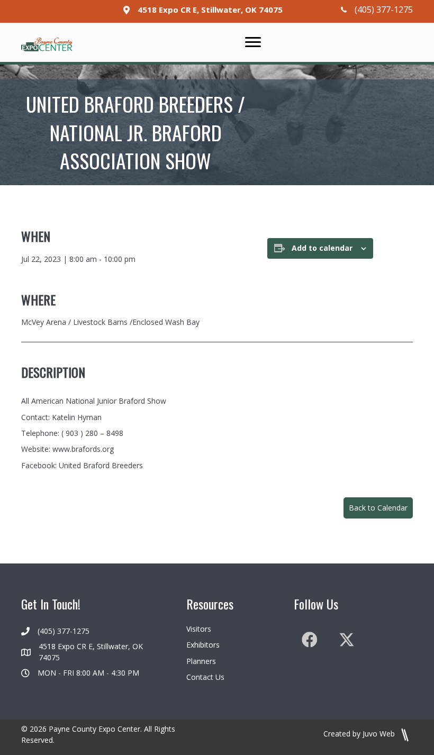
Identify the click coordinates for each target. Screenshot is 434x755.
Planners (201, 661)
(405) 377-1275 (384, 9)
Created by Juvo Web (360, 734)
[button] (378, 508)
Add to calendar (322, 248)
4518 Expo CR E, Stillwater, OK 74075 (210, 9)
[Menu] (253, 42)
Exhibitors (203, 645)
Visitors (198, 629)
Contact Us (205, 677)
